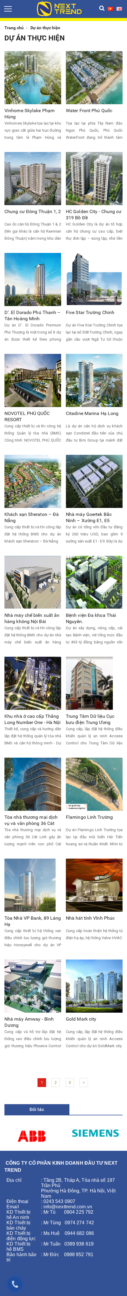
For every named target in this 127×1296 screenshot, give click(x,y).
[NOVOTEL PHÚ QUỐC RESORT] (32, 380)
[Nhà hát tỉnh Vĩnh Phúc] (94, 884)
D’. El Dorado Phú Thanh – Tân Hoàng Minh (32, 315)
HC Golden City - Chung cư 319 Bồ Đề (94, 214)
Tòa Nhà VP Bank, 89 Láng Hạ (32, 921)
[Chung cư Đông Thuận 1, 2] (32, 178)
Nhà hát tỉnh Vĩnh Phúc (90, 918)
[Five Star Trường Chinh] (94, 279)
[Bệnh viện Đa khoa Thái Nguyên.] (94, 582)
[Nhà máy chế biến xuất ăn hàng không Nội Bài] (32, 582)
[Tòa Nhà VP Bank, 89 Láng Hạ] (30, 884)
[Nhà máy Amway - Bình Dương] (32, 985)
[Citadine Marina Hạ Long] (94, 380)
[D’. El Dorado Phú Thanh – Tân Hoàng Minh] (32, 279)
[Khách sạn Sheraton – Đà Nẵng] (32, 481)
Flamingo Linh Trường (89, 817)
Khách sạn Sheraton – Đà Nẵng (31, 517)
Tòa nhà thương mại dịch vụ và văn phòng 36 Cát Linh (31, 820)
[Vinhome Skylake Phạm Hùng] (32, 77)
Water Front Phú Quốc (89, 110)
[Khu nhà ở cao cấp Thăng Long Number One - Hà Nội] (32, 683)
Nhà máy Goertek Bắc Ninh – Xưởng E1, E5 (89, 517)
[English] (119, 8)
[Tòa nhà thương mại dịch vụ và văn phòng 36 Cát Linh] (32, 784)
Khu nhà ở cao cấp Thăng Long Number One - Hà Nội (32, 719)
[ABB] (31, 1136)
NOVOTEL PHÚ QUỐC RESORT (27, 416)
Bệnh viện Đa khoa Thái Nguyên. (91, 618)
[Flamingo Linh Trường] (94, 784)
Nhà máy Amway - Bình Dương (29, 1022)
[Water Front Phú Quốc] (94, 77)
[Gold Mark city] (94, 985)
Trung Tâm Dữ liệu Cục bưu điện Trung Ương (90, 719)
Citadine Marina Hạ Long (92, 413)
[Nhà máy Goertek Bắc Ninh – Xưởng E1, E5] (94, 481)
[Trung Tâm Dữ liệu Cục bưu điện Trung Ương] (89, 683)
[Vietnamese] (110, 8)
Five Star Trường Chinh (90, 312)
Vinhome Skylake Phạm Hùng (29, 114)
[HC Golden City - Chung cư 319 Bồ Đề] (94, 178)
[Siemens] (95, 1132)
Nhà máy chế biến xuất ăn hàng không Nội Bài (31, 618)
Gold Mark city (81, 1019)
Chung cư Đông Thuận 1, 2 (32, 211)
